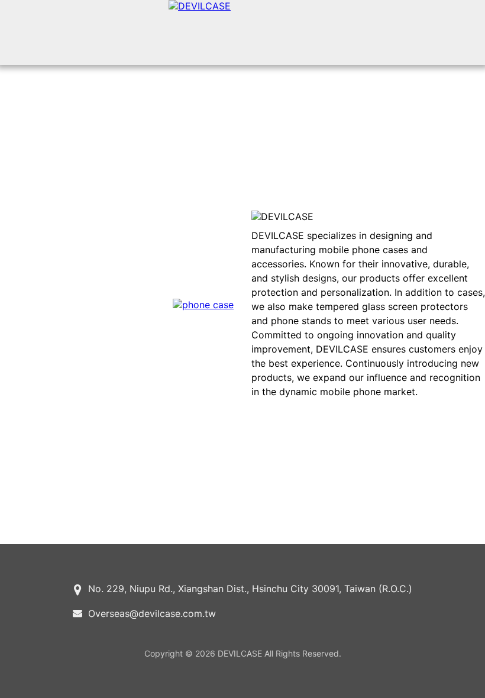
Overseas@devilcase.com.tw (152, 613)
